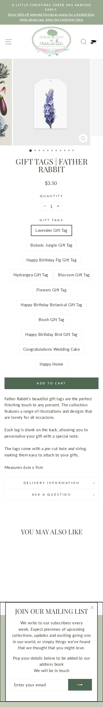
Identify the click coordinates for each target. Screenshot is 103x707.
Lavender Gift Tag (51, 230)
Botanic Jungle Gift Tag (51, 245)
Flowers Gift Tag (51, 289)
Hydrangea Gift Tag (30, 274)
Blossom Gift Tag (74, 274)
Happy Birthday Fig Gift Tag (51, 259)
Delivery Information (52, 483)
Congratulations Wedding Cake (51, 349)
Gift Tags (52, 220)
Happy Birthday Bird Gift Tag (51, 334)
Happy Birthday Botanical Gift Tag (51, 304)
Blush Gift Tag (51, 319)
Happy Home (51, 364)
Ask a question (51, 494)
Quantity (51, 196)
